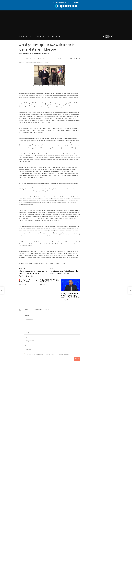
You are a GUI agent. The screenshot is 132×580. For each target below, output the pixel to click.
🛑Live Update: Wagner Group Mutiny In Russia (28, 281)
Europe (25, 36)
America (31, 36)
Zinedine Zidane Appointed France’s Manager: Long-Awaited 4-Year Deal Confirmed (70, 295)
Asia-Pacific (38, 36)
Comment (26, 315)
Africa (52, 36)
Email (25, 337)
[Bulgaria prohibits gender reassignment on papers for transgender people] (2, 290)
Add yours (46, 309)
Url (25, 345)
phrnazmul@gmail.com (42, 53)
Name (25, 329)
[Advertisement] (66, 23)
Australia (58, 36)
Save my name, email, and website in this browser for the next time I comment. (48, 354)
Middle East (46, 36)
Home (20, 36)
